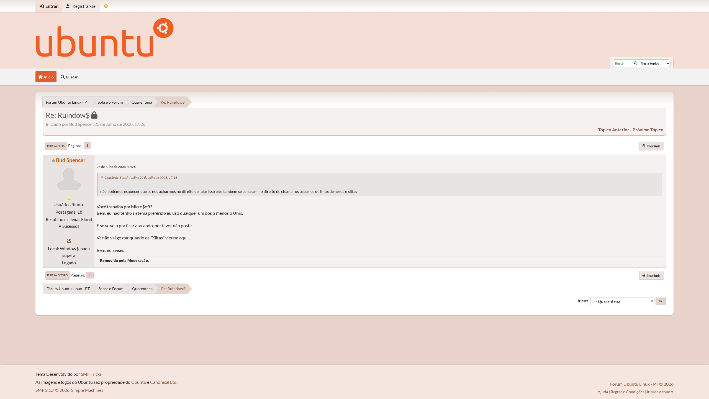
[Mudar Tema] (106, 6)
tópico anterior (613, 129)
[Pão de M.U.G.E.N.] (69, 241)
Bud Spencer (71, 160)
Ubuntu (138, 382)
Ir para (583, 301)
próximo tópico (648, 129)
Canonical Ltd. (163, 382)
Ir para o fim (56, 146)
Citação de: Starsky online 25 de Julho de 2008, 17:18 (140, 177)
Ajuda (603, 391)
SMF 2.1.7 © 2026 (52, 390)
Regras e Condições (627, 391)
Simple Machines (87, 390)
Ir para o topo (57, 275)
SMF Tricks (91, 374)
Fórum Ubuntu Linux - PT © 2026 (642, 384)
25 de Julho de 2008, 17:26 (116, 166)
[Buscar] (635, 63)
